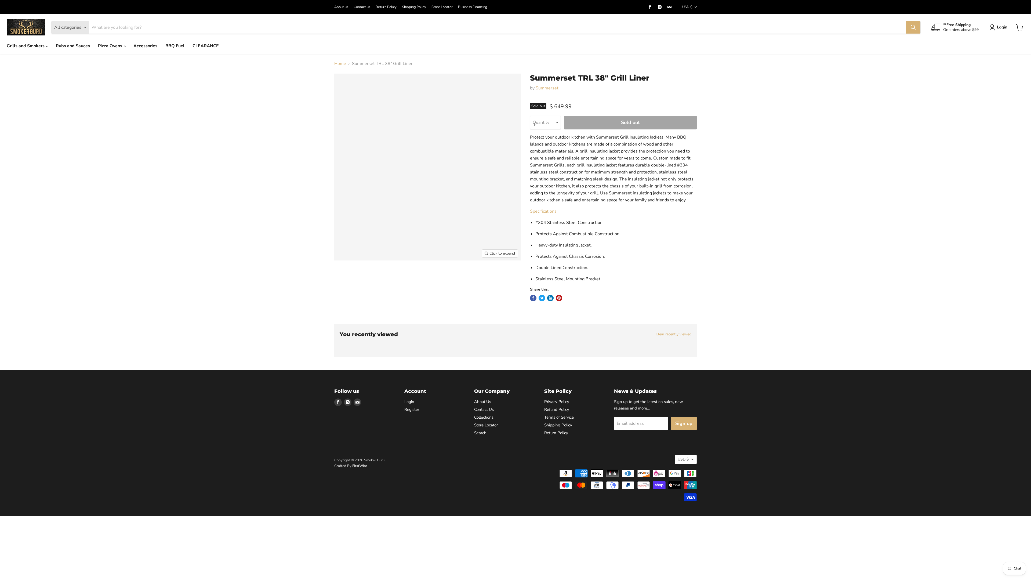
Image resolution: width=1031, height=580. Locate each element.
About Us (482, 401)
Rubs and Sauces (73, 46)
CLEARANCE (206, 46)
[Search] (913, 27)
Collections (483, 417)
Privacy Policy (556, 401)
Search (480, 433)
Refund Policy (556, 409)
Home (340, 63)
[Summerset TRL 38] (344, 276)
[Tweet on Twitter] (542, 298)
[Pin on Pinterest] (559, 298)
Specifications (543, 211)
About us (341, 7)
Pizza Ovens (110, 46)
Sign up (683, 423)
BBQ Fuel (174, 46)
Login (1002, 27)
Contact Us (484, 409)
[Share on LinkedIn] (550, 298)
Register (411, 409)
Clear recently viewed (673, 334)
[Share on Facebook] (533, 298)
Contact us (362, 7)
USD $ (687, 7)
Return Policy (386, 7)
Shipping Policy (414, 7)
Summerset (547, 88)
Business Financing (472, 7)
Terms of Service (559, 417)
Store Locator (442, 7)
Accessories (145, 46)
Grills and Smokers (26, 46)
